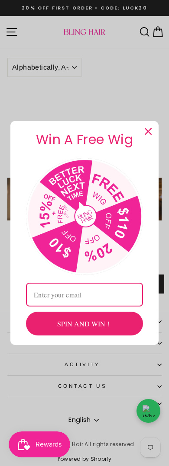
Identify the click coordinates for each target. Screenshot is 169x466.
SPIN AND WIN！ (84, 323)
